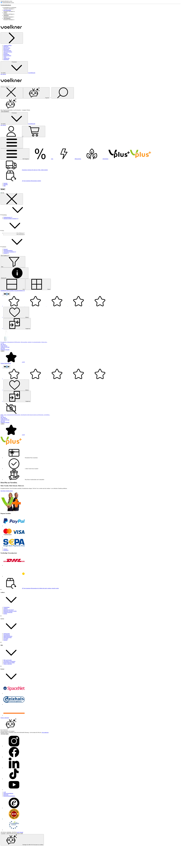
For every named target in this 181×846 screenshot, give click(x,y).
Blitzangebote (78, 158)
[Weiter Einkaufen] (12, 38)
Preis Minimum (20, 233)
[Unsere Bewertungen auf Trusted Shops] (14, 808)
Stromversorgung (7, 50)
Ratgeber (5, 640)
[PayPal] (14, 525)
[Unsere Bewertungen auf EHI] (14, 818)
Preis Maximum (20, 234)
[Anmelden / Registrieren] (11, 136)
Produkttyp (4, 214)
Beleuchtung (6, 49)
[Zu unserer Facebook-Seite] (14, 757)
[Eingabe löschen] (12, 93)
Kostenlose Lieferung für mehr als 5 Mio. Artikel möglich (35, 169)
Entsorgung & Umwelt (8, 609)
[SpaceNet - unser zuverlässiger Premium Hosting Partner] (14, 693)
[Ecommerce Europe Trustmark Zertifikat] (14, 829)
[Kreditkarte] (14, 536)
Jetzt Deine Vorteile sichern (7, 490)
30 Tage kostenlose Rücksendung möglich (31, 180)
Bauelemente (6, 54)
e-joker (2, 351)
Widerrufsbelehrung (7, 636)
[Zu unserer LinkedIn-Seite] (14, 767)
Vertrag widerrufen (7, 663)
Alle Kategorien (7, 18)
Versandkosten (6, 634)
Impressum (5, 794)
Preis (3, 230)
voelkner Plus (6, 58)
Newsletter (5, 638)
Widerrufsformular (7, 637)
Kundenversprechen (7, 612)
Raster (48, 289)
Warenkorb (6, 15)
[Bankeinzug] (14, 547)
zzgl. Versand (20, 832)
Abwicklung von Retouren (9, 661)
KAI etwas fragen (4, 733)
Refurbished (6, 59)
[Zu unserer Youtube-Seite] (14, 789)
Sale (52, 158)
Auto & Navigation (7, 51)
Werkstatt (5, 53)
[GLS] (14, 576)
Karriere (5, 613)
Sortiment (4, 246)
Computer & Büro (7, 45)
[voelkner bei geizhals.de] (14, 704)
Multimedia (5, 46)
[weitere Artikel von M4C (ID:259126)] (6, 294)
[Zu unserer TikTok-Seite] (14, 778)
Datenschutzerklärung (8, 793)
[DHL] (14, 565)
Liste (23, 289)
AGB (4, 792)
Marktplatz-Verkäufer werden (10, 611)
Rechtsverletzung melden (9, 662)
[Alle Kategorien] (12, 142)
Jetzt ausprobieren (5, 111)
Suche (5, 12)
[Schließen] (12, 199)
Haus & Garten (6, 48)
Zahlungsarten (6, 633)
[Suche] (62, 93)
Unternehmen (6, 607)
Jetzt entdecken (45, 732)
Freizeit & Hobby (7, 55)
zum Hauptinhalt (7, 10)
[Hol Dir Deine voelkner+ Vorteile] (129, 158)
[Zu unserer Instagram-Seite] (14, 746)
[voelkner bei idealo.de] (14, 715)
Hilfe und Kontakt (7, 660)
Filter (2, 266)
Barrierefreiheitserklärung (9, 796)
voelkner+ (5, 608)
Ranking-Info (4, 278)
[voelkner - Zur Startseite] (11, 31)
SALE (4, 56)
